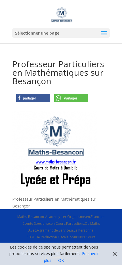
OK (61, 260)
